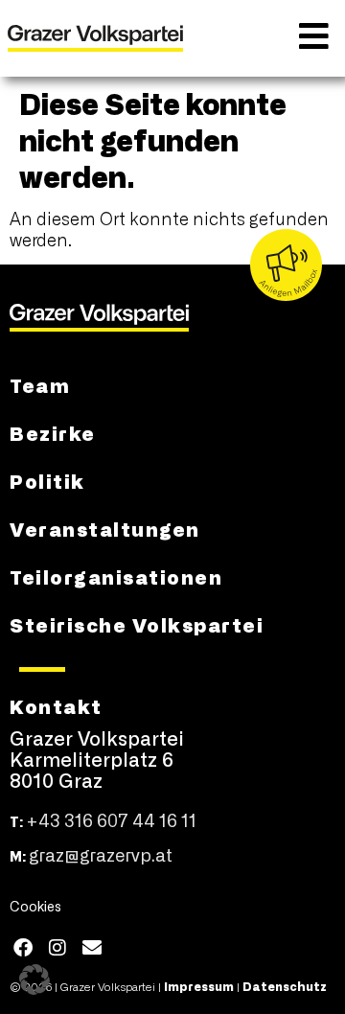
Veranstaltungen (105, 528)
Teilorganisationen (116, 576)
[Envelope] (92, 947)
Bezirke (53, 432)
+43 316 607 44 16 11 (111, 822)
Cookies (35, 907)
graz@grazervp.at (100, 856)
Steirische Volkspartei (137, 623)
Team (40, 384)
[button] (34, 979)
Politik (47, 480)
